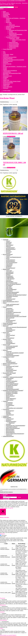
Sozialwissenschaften (14, 43)
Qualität (11, 31)
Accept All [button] (10, 508)
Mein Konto (6, 12)
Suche (4, 495)
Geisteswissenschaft (13, 46)
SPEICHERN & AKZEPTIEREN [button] (8, 635)
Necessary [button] (2, 533)
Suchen (16, 7)
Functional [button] (2, 598)
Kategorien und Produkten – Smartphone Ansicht (14, 66)
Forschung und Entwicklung (12, 37)
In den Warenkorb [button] (11, 136)
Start (4, 51)
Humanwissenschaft (13, 45)
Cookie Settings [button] (3, 508)
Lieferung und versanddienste (13, 26)
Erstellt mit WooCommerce (6, 492)
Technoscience (12, 47)
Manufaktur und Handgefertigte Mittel (18, 30)
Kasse (4, 11)
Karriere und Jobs (10, 27)
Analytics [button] (2, 612)
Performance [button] (3, 605)
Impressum (8, 22)
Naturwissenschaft (13, 42)
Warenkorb (5, 15)
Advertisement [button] (3, 620)
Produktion (8, 29)
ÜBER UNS (6, 16)
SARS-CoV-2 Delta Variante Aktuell (11, 81)
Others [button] (1, 628)
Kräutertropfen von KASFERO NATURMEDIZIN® (12, 0)
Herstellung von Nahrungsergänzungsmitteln (15, 33)
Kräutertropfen (6, 14)
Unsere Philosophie (7, 49)
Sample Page (6, 80)
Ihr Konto (5, 494)
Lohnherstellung (13, 35)
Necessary (4, 535)
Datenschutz (12, 25)
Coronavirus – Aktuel (14, 38)
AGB (10, 23)
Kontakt (8, 20)
